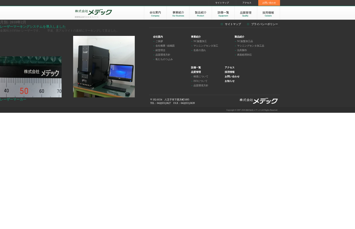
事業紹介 (196, 36)
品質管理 (196, 72)
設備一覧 (196, 67)
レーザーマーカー (13, 99)
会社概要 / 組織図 (165, 45)
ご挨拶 (159, 41)
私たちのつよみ (164, 59)
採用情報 (230, 72)
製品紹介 (239, 36)
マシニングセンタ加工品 (250, 45)
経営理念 (160, 50)
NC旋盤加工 (200, 41)
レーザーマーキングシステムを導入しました (33, 26)
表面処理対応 (244, 54)
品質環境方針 (163, 54)
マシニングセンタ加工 (206, 45)
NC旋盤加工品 (245, 41)
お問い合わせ (269, 2)
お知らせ (230, 81)
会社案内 (158, 36)
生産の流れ (200, 50)
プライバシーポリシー (264, 24)
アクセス (246, 2)
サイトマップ (222, 2)
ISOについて (200, 81)
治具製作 (242, 50)
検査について (201, 76)
